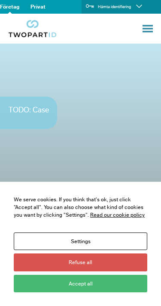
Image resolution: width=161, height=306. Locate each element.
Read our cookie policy (117, 215)
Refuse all (80, 262)
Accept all (81, 283)
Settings (81, 241)
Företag (9, 6)
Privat (38, 6)
